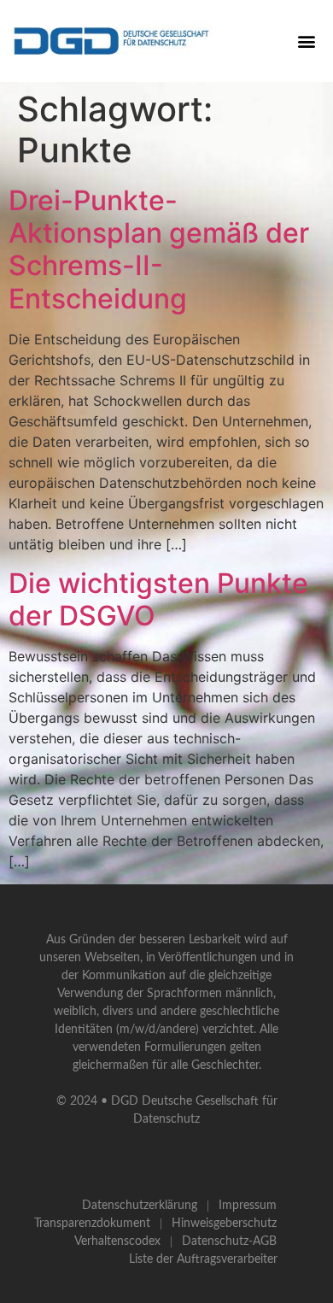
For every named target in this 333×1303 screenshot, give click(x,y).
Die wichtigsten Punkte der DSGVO (158, 599)
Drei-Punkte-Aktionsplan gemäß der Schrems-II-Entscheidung (159, 249)
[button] (306, 40)
